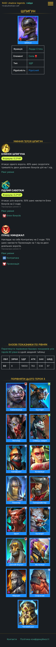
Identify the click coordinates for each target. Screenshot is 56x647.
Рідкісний (34, 70)
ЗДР (31, 63)
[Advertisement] (28, 104)
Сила (31, 56)
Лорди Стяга (36, 49)
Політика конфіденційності (34, 639)
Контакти (12, 639)
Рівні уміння (7, 172)
